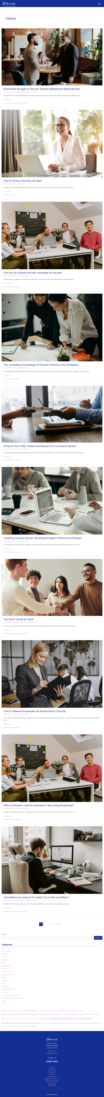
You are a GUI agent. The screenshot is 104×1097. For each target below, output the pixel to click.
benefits (21, 1010)
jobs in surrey (5, 1019)
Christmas (5, 960)
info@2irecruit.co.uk (52, 1053)
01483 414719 (52, 1051)
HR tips (28, 1014)
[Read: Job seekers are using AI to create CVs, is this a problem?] (52, 860)
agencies (17, 1010)
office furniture (30, 1019)
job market (68, 1014)
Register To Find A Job (52, 1078)
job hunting (54, 1014)
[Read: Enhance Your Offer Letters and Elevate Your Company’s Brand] (52, 414)
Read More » (7, 100)
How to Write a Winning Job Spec (23, 180)
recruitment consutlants (45, 1023)
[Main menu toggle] (99, 4)
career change (40, 1010)
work (24, 1026)
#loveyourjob (6, 948)
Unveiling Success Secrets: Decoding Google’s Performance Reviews (43, 538)
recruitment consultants (30, 1023)
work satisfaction (31, 1026)
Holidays (4, 986)
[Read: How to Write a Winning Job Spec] (52, 143)
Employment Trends (31, 92)
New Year (24, 1019)
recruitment (63, 1018)
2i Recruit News (6, 951)
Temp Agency (52, 1083)
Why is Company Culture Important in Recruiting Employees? (39, 805)
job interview (62, 1014)
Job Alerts (52, 1074)
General (4, 977)
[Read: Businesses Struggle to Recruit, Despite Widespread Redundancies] (52, 57)
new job (19, 1019)
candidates (32, 1011)
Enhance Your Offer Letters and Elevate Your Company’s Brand (40, 446)
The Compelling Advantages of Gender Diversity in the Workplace (41, 364)
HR (24, 1014)
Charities (4, 957)
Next (59, 924)
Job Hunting (5, 992)
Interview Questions (8, 989)
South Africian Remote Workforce (12, 998)
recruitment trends (95, 1023)
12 (53, 924)
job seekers (96, 1014)
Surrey (21, 1026)
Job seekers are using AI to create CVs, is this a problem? (36, 897)
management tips (13, 1019)
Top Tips (4, 1004)
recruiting (51, 1019)
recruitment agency (11, 1023)
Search (4, 934)
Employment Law (7, 971)
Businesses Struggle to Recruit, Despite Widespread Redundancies (42, 88)
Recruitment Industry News (10, 995)
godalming (81, 1010)
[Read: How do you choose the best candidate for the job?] (52, 235)
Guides (27, 276)
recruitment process (83, 1023)
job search (80, 1014)
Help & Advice (52, 1070)
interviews (46, 1014)
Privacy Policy (52, 1076)
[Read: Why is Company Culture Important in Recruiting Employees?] (52, 768)
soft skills (16, 1026)
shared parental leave (7, 1026)
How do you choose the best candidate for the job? (33, 272)
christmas (46, 1010)
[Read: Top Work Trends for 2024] (52, 587)
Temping (4, 1001)
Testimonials (52, 1085)
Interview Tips (52, 1072)
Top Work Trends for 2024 (19, 619)
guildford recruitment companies (12, 1014)
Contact (52, 1067)
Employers (20, 92)
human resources (37, 1014)
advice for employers (8, 1011)
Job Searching (88, 1014)
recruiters (42, 1019)
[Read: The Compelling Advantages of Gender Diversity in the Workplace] (52, 327)
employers (62, 1011)
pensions (36, 1019)
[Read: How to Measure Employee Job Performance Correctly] (52, 674)
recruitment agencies (81, 1018)
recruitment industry (58, 1023)
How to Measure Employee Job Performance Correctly (35, 711)
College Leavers (6, 966)
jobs (75, 1014)
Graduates (5, 980)
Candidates (15, 622)
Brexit (25, 1010)
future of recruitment (72, 1010)
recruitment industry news (72, 1023)
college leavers (54, 1010)
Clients (14, 92)
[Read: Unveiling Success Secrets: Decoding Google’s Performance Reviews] (52, 500)
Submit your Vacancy (52, 1081)
